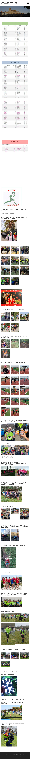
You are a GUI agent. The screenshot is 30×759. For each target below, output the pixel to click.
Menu (28, 3)
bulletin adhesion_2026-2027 (7, 213)
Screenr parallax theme (11, 756)
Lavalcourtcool (10, 3)
